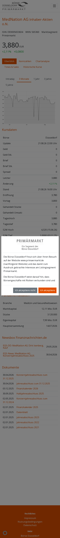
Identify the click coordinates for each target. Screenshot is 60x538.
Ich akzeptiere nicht (25, 290)
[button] (5, 533)
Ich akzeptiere (47, 290)
